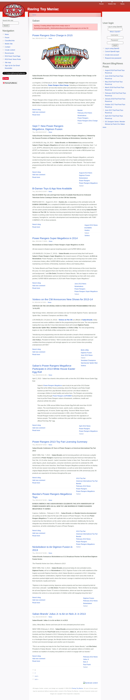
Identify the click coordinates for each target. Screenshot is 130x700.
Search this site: (8, 20)
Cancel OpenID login (112, 51)
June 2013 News (80, 284)
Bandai (80, 110)
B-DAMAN (88, 228)
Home (34, 15)
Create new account (112, 55)
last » (36, 679)
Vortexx (87, 235)
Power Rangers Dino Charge (88, 121)
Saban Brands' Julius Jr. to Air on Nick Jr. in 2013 (59, 614)
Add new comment (38, 112)
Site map (8, 62)
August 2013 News (85, 173)
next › (36, 676)
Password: (115, 40)
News (122, 4)
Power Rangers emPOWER (62, 396)
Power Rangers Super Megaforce (86, 291)
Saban (80, 123)
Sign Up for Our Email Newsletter (12, 67)
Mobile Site (112, 4)
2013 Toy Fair (81, 478)
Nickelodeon (82, 115)
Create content (10, 50)
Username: (115, 35)
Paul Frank (87, 664)
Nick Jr (85, 662)
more (104, 127)
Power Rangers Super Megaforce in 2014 (55, 238)
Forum (101, 4)
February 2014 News (85, 113)
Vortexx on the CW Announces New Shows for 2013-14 (62, 299)
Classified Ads (10, 41)
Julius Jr (86, 659)
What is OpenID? (115, 31)
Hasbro (87, 230)
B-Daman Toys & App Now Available (52, 188)
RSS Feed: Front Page (12, 56)
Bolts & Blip (85, 350)
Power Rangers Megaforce (88, 183)
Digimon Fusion (84, 175)
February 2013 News (83, 486)
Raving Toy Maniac (77, 688)
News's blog (36, 109)
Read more (36, 115)
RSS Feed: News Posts (13, 59)
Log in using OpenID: (115, 27)
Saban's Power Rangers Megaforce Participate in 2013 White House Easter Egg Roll (53, 368)
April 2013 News (85, 426)
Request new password (113, 58)
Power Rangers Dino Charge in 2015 (52, 35)
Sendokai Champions (88, 360)
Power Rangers (83, 118)
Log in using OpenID (112, 48)
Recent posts (9, 53)
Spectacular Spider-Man (89, 363)
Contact (7, 47)
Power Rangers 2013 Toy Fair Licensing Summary (59, 441)
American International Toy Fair (87, 481)
